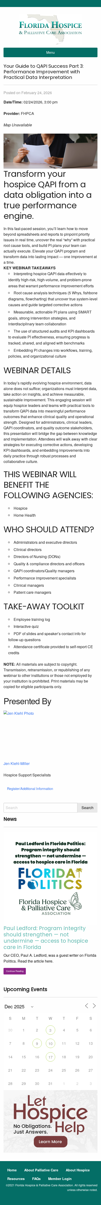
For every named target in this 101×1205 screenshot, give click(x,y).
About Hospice (78, 1170)
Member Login (60, 1178)
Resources (16, 1178)
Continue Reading (14, 971)
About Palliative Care (41, 1170)
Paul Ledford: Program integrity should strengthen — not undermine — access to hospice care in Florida (46, 937)
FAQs (36, 1178)
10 (50, 1043)
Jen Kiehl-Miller (17, 763)
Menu (50, 52)
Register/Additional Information (30, 788)
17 (50, 1057)
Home (12, 1170)
